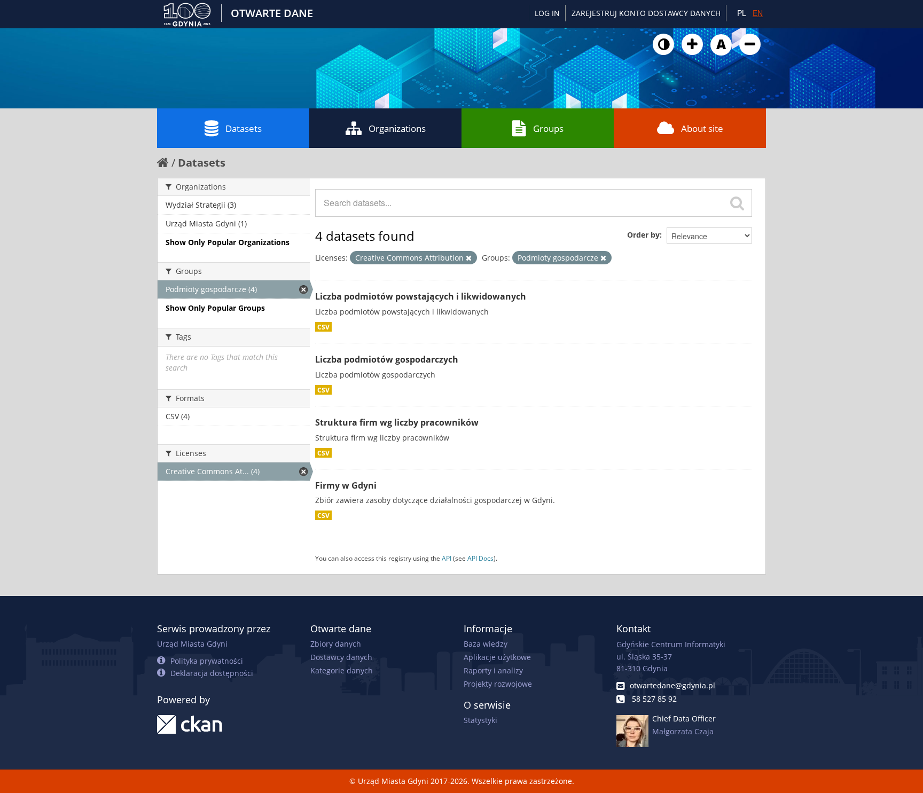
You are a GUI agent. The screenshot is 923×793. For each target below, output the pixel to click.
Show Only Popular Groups (215, 308)
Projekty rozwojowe (498, 684)
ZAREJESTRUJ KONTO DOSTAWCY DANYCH (646, 13)
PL (741, 12)
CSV (323, 327)
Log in (547, 13)
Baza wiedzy (485, 644)
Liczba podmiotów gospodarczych (386, 359)
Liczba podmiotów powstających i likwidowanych (420, 296)
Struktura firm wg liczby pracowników (397, 422)
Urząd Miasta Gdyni (192, 644)
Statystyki (480, 720)
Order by (643, 235)
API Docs (480, 558)
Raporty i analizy (493, 670)
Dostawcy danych (341, 657)
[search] (737, 203)
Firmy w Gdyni (346, 485)
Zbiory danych (335, 644)
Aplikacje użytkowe (497, 657)
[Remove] (469, 258)
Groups (548, 128)
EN (758, 12)
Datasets (243, 128)
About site (702, 128)
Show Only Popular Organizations (228, 242)
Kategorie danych (341, 670)
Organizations (397, 128)
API (446, 558)
